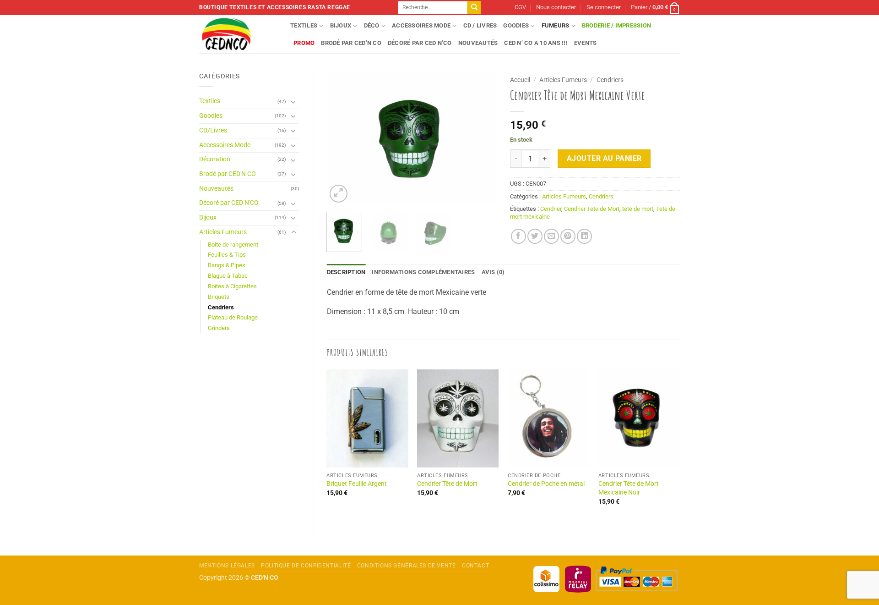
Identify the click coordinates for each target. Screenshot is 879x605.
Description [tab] (346, 272)
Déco (372, 25)
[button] (603, 7)
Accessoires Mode (421, 25)
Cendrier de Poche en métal (546, 484)
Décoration (214, 159)
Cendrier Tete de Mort (591, 208)
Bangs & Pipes (226, 265)
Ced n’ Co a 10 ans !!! (536, 42)
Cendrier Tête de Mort (447, 484)
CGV (520, 7)
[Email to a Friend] (551, 236)
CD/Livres (213, 130)
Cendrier (550, 208)
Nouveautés (478, 42)
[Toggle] (293, 102)
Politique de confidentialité (306, 565)
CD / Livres (480, 25)
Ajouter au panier (604, 158)
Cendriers (221, 307)
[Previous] (341, 138)
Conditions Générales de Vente (406, 565)
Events (585, 42)
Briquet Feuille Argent (356, 484)
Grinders (219, 327)
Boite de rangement (233, 244)
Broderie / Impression (616, 25)
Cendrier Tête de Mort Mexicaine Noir (628, 488)
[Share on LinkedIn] (584, 236)
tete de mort (637, 208)
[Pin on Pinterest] (567, 236)
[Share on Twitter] (535, 236)
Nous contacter (556, 7)
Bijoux (341, 25)
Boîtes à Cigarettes (232, 286)
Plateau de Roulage (233, 317)
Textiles (303, 25)
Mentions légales (227, 565)
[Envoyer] (474, 8)
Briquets (218, 296)
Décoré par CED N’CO (420, 42)
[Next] (481, 138)
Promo (304, 42)
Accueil (520, 79)
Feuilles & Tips (227, 254)
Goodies (516, 25)
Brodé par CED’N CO (351, 42)
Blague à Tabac (228, 275)
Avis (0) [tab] (493, 272)
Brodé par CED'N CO (227, 174)
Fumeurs (556, 25)
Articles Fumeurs (223, 232)
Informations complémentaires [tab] (423, 272)
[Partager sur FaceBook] (518, 236)
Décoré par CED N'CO (229, 203)
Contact (475, 565)
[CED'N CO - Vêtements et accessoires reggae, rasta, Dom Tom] (238, 34)
